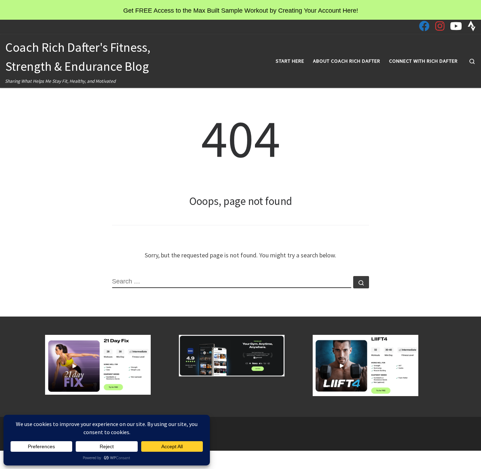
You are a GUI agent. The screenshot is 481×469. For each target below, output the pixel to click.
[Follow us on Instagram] (439, 26)
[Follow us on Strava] (472, 26)
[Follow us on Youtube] (456, 26)
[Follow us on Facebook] (424, 26)
